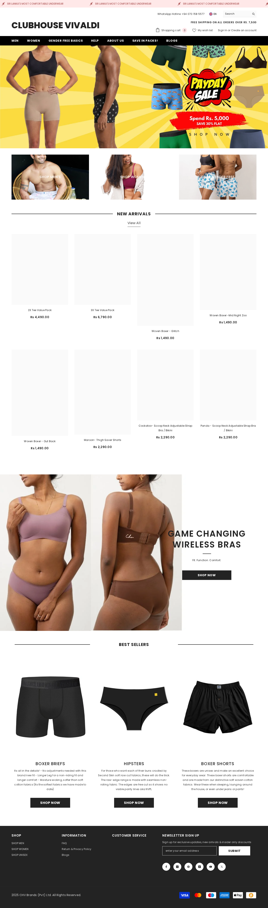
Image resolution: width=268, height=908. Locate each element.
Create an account (243, 30)
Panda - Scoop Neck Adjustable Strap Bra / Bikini (228, 428)
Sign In (223, 30)
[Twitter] (222, 867)
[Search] (239, 14)
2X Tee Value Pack (40, 310)
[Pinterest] (188, 867)
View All (134, 223)
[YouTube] (211, 867)
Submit (234, 851)
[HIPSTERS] (134, 706)
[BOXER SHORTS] (217, 706)
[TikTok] (200, 867)
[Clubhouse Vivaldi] (134, 552)
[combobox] (236, 14)
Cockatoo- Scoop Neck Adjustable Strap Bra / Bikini (165, 428)
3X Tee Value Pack (102, 310)
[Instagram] (177, 867)
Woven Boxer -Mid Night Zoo (228, 315)
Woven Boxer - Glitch (165, 331)
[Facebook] (166, 867)
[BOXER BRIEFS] (50, 706)
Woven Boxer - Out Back (39, 441)
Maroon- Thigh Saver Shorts (102, 440)
